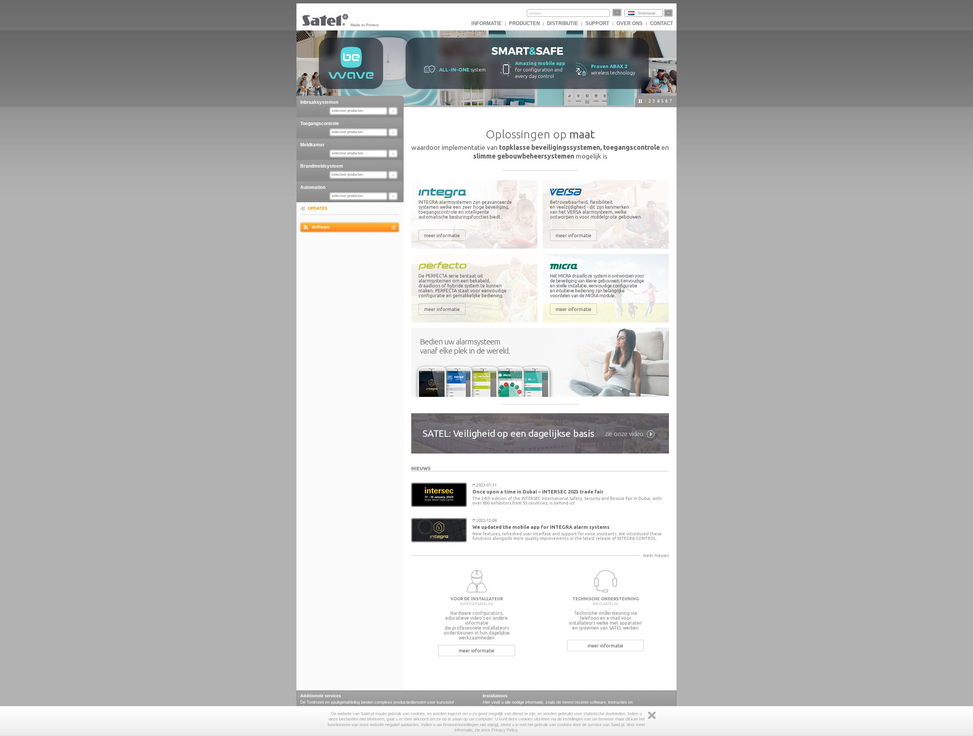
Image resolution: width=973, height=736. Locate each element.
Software (321, 227)
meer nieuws (656, 555)
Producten (524, 23)
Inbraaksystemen (319, 102)
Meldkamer (312, 145)
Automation (312, 187)
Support (597, 23)
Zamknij (652, 715)
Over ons (629, 23)
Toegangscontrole (319, 123)
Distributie (562, 23)
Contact (661, 23)
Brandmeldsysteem (321, 166)
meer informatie (442, 235)
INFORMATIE (486, 23)
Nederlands (647, 13)
